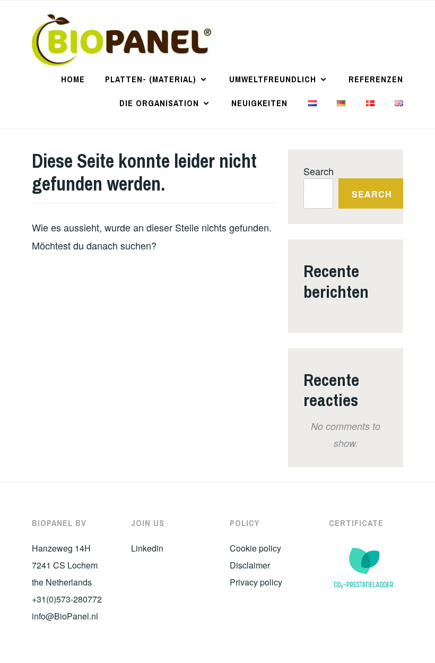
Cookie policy (255, 548)
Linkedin (147, 548)
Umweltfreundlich (272, 79)
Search (318, 171)
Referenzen (376, 79)
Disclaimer (250, 565)
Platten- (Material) (150, 79)
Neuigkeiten (259, 103)
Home (73, 79)
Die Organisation (159, 103)
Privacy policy (256, 582)
